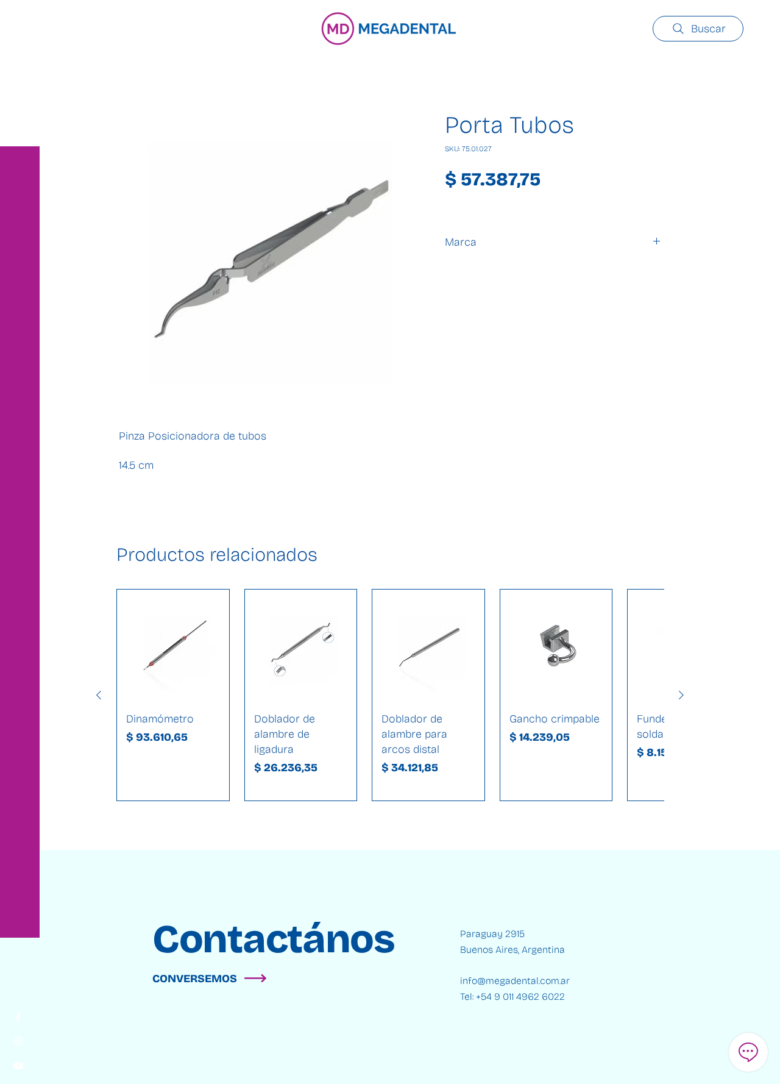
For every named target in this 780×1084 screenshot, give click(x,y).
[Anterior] (98, 695)
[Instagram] (18, 1041)
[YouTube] (18, 1066)
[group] (390, 695)
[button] (21, 18)
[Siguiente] (681, 695)
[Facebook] (18, 1017)
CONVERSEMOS (194, 978)
